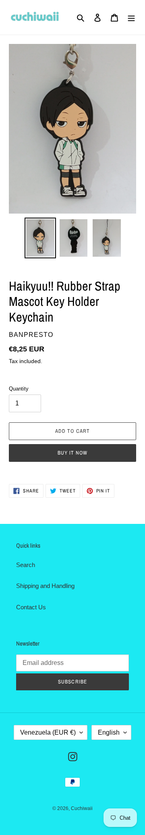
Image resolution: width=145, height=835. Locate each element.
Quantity (19, 389)
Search (25, 564)
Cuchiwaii (82, 808)
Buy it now (72, 452)
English (109, 732)
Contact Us (31, 607)
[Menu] (131, 17)
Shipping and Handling (45, 585)
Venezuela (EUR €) (48, 732)
